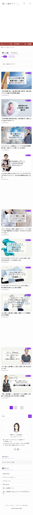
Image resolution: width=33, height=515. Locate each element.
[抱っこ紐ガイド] (11, 3)
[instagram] (18, 449)
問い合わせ (6, 484)
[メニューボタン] (30, 3)
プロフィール (6, 481)
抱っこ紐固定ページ (8, 488)
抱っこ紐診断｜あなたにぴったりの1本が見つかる (16, 492)
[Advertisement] (16, 25)
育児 (5, 56)
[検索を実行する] (30, 416)
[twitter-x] (15, 449)
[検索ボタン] (24, 3)
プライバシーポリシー (9, 477)
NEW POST (6, 473)
